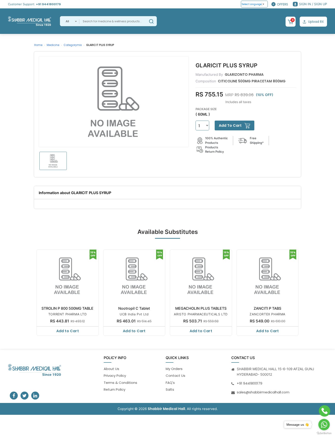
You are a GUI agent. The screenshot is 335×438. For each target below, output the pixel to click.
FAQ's (170, 382)
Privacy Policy (115, 375)
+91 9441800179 (48, 4)
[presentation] (35, 291)
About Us (111, 368)
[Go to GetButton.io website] (324, 433)
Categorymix (73, 45)
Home (38, 45)
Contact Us (175, 375)
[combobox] (69, 21)
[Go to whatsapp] (324, 424)
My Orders (174, 368)
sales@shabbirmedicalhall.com (263, 392)
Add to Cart (67, 331)
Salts (170, 389)
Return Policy (114, 389)
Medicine (53, 45)
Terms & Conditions (120, 382)
